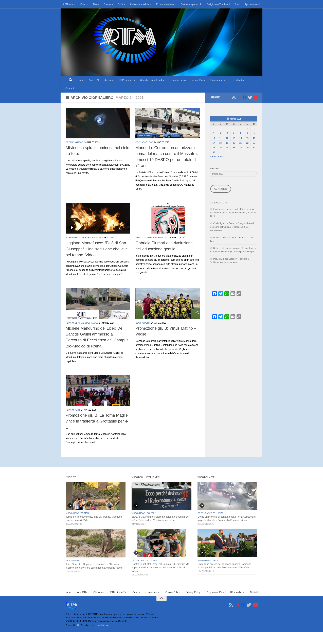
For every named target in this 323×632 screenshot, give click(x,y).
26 (227, 147)
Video (83, 4)
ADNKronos (69, 4)
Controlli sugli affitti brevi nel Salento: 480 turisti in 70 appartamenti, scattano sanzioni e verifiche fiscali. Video (160, 567)
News (96, 4)
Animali (85, 513)
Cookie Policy (179, 80)
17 (213, 143)
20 (234, 143)
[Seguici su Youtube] (255, 97)
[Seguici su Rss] (234, 97)
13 (234, 138)
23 (254, 143)
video (69, 237)
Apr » (221, 156)
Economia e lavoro (166, 4)
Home (81, 80)
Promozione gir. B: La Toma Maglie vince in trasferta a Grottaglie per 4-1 (97, 421)
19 (227, 143)
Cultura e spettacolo (191, 4)
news (80, 142)
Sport (237, 4)
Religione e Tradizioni (218, 4)
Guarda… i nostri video (152, 80)
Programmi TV (217, 80)
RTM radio (238, 80)
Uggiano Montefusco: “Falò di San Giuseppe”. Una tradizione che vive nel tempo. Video (97, 249)
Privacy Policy (198, 80)
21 (240, 143)
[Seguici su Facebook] (245, 97)
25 (220, 147)
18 (220, 143)
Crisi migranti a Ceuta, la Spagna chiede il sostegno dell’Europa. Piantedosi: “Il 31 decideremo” (232, 227)
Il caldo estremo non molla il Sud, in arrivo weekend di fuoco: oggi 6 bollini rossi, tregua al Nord (233, 212)
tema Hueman (102, 625)
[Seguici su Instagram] (239, 97)
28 (240, 147)
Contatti (69, 88)
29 (247, 147)
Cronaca (108, 4)
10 (213, 138)
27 (234, 147)
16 (254, 138)
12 (227, 138)
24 (213, 147)
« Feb (213, 156)
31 (213, 152)
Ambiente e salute (139, 4)
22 (247, 143)
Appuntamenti (252, 4)
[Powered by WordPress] (78, 625)
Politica (121, 4)
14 (240, 138)
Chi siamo (109, 80)
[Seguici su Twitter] (250, 97)
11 (220, 138)
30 (254, 147)
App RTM (94, 80)
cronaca (71, 142)
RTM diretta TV (127, 80)
